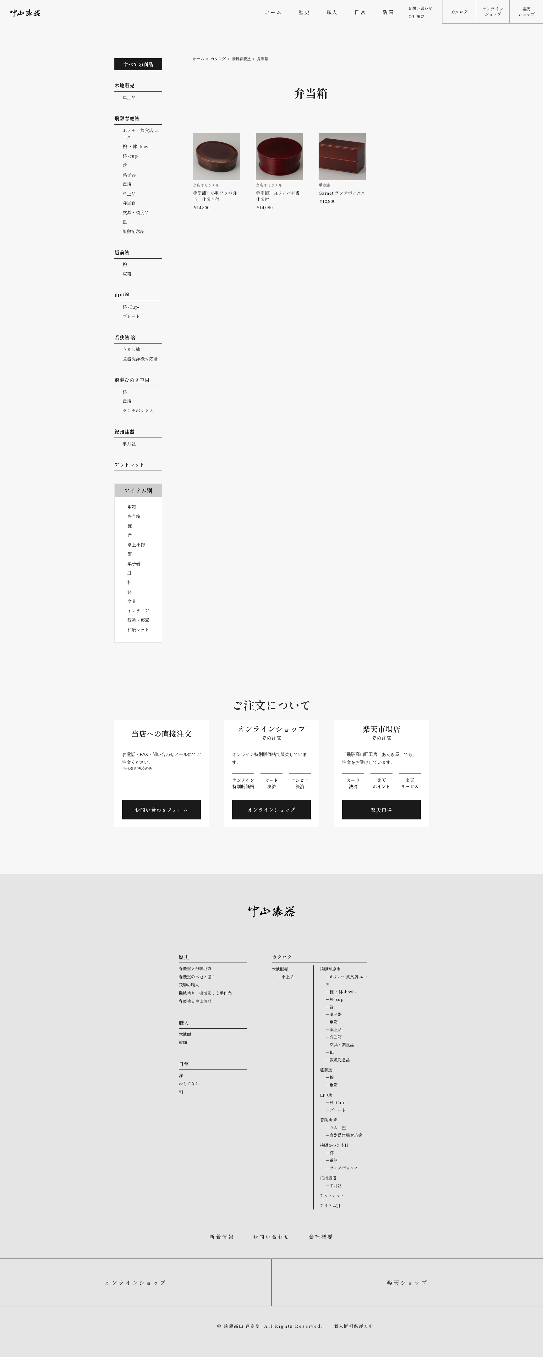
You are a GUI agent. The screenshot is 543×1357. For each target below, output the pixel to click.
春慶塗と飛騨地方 (195, 968)
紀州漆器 (328, 1178)
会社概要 (416, 16)
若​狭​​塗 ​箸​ (328, 1120)
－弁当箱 (334, 1037)
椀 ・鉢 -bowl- (137, 146)
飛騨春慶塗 (241, 59)
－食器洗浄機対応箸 (344, 1135)
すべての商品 (138, 64)
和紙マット (138, 629)
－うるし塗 (336, 1128)
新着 (388, 12)
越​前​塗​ (326, 1070)
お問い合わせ (420, 8)
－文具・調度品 (340, 1044)
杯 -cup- (131, 156)
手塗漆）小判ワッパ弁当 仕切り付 (215, 196)
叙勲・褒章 (138, 620)
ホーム (273, 12)
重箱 (127, 184)
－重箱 (332, 1022)
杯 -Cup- (131, 307)
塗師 (183, 1042)
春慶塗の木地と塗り (197, 977)
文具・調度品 (136, 212)
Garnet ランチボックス (342, 193)
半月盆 (129, 443)
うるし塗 (131, 349)
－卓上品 (285, 977)
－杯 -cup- (335, 999)
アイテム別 (330, 1206)
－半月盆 (334, 1185)
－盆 (330, 1007)
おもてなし (189, 1083)
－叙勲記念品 (338, 1060)
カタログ (459, 11)
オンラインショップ (492, 11)
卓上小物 (136, 544)
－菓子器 (334, 1014)
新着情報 (222, 1236)
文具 (131, 601)
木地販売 (280, 969)
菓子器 (129, 174)
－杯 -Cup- (335, 1102)
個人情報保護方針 (354, 1326)
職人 (332, 12)
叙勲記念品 (134, 231)
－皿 (330, 1052)
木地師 (185, 1034)
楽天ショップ (526, 11)
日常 (360, 12)
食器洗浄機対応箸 (140, 358)
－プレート (336, 1110)
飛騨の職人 (189, 985)
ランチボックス (138, 410)
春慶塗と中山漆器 (195, 1001)
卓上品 (129, 97)
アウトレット (332, 1195)
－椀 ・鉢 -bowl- (341, 992)
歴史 (304, 12)
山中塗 (326, 1095)
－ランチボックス (342, 1168)
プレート (131, 316)
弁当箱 (129, 203)
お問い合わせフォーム (161, 809)
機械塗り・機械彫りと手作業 (205, 993)
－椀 (330, 1077)
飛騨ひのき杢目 (334, 1145)
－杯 (330, 1153)
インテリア (138, 610)
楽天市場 (381, 809)
